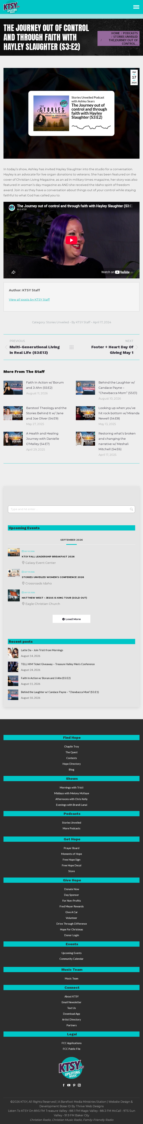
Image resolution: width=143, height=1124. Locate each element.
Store (71, 871)
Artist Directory (71, 1019)
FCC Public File (71, 1048)
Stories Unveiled (57, 322)
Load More (73, 619)
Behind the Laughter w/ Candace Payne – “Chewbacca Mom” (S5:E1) (118, 388)
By (81, 322)
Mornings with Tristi (71, 787)
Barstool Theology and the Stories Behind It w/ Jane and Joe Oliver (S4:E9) (46, 413)
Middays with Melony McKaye (71, 793)
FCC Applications (72, 1043)
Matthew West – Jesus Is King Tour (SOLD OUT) (54, 597)
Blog (71, 769)
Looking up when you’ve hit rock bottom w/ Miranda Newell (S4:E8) (119, 413)
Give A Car (71, 912)
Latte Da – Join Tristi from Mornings (42, 650)
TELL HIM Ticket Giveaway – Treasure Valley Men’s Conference (58, 664)
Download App (71, 1013)
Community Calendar (71, 958)
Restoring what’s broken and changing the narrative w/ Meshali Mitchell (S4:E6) (117, 441)
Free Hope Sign (71, 859)
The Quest (71, 752)
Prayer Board (71, 848)
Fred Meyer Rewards (71, 906)
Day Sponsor (71, 894)
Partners (71, 1025)
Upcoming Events (72, 953)
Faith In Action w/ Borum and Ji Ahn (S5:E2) (45, 385)
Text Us (71, 1007)
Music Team (71, 978)
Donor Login (71, 935)
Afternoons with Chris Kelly (71, 799)
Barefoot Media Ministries (78, 1101)
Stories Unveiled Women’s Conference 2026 (53, 577)
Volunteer (71, 917)
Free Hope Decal (71, 865)
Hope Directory (71, 763)
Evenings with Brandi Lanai (71, 804)
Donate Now (71, 889)
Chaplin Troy (71, 746)
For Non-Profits (71, 900)
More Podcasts (71, 828)
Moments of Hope (71, 853)
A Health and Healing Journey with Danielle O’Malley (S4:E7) (42, 439)
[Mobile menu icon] (136, 7)
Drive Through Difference (71, 923)
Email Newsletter (71, 1002)
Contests (71, 758)
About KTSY (72, 996)
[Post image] (13, 388)
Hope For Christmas (71, 929)
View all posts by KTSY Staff (29, 299)
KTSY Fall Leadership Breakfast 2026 (48, 556)
